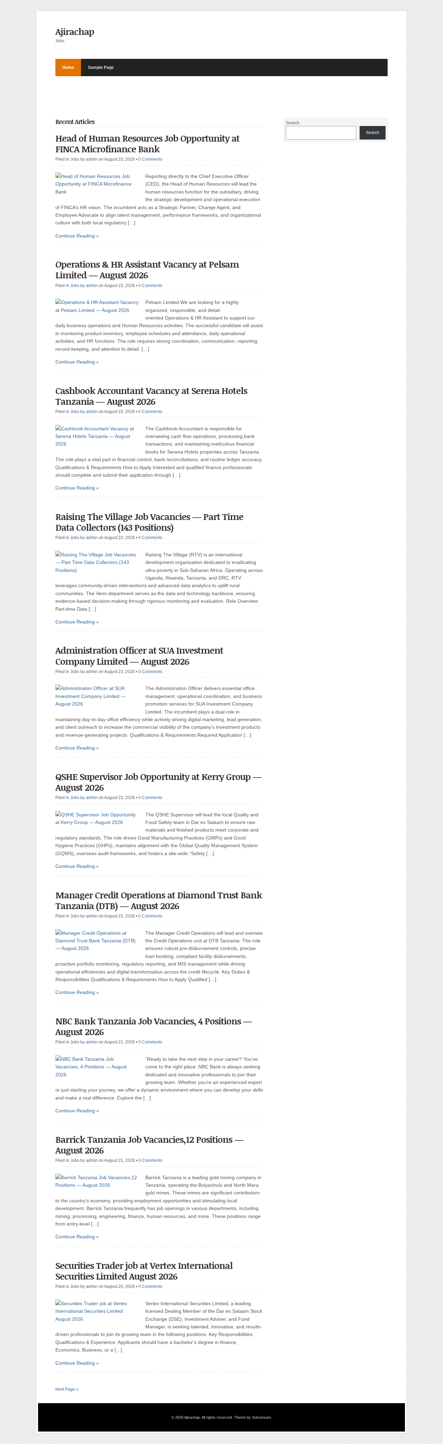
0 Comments (150, 159)
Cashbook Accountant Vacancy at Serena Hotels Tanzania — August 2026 (151, 395)
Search (292, 122)
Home (68, 67)
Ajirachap (74, 31)
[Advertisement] (181, 91)
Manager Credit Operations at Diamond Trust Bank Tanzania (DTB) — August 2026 (158, 900)
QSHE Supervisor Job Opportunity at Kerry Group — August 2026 (158, 781)
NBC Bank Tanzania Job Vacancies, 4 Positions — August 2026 (153, 1026)
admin (92, 159)
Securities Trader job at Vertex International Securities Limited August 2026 (144, 1270)
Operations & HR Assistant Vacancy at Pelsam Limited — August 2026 (147, 269)
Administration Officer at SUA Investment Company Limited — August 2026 (139, 655)
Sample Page (101, 67)
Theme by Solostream (252, 1417)
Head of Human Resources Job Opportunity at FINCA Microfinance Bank (147, 143)
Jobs (74, 159)
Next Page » (67, 1389)
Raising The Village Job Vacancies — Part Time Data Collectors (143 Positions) (149, 521)
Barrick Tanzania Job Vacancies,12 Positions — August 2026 (149, 1144)
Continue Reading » (77, 236)
